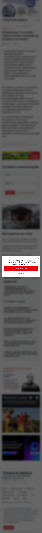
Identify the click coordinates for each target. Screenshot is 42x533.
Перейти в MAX (21, 269)
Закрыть (21, 273)
